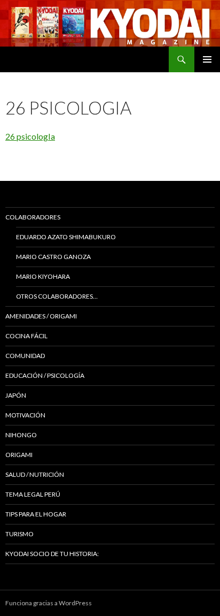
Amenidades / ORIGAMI (41, 316)
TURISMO (19, 534)
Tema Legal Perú (32, 494)
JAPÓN (15, 395)
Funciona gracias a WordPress (48, 603)
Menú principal (207, 59)
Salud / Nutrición (34, 474)
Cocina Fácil (26, 336)
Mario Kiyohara (43, 276)
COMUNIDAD (25, 356)
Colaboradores (32, 217)
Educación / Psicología (44, 375)
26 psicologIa (30, 136)
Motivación (25, 415)
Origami (19, 455)
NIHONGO (21, 435)
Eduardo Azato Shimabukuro (66, 237)
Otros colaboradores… (57, 296)
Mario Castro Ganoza (53, 257)
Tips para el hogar (35, 514)
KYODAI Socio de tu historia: (52, 554)
